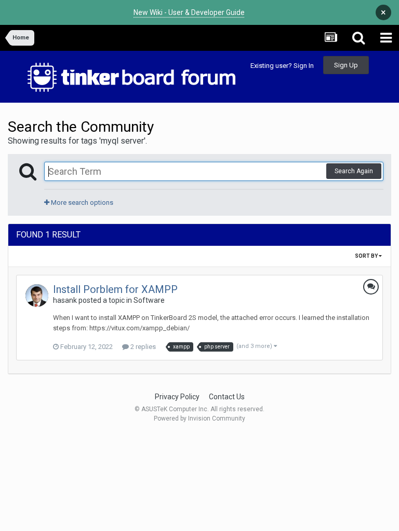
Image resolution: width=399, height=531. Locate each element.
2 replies (142, 347)
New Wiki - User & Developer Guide (189, 12)
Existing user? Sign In (282, 65)
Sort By (367, 256)
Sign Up (346, 65)
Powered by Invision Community (199, 418)
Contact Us (227, 397)
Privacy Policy (177, 397)
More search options (81, 202)
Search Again (354, 171)
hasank (65, 300)
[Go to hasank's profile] (36, 295)
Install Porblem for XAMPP (115, 289)
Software (149, 300)
